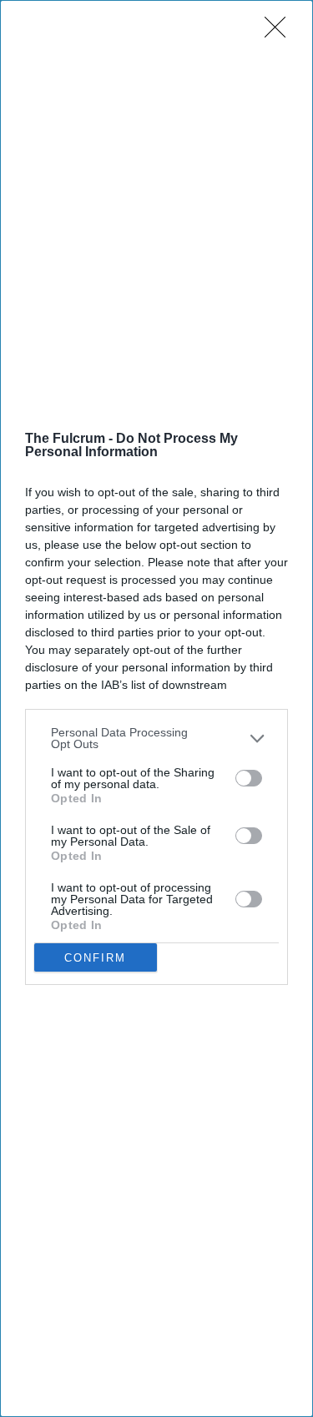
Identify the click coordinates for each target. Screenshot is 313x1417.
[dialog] (156, 708)
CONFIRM (95, 958)
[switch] (248, 778)
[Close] (280, 32)
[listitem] (156, 738)
